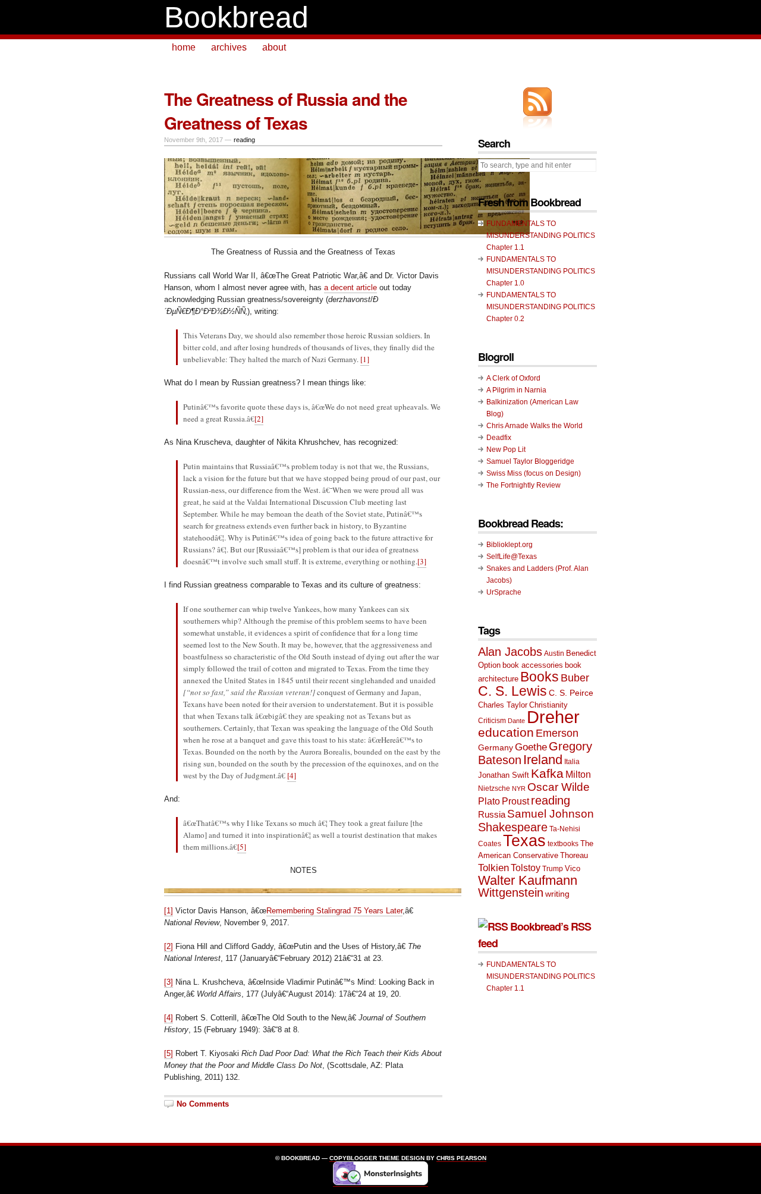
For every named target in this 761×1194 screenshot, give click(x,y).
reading (244, 139)
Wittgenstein (510, 892)
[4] (291, 775)
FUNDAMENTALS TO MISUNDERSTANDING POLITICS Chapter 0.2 (540, 307)
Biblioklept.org (509, 545)
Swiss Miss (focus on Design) (533, 473)
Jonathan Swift (503, 775)
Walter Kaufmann (527, 880)
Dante (516, 720)
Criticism (492, 721)
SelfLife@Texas (511, 556)
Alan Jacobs (510, 651)
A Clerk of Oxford (513, 378)
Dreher (553, 717)
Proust (515, 801)
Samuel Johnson (550, 813)
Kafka (547, 773)
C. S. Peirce (571, 692)
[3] (421, 561)
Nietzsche (494, 788)
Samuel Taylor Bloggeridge (530, 461)
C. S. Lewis (512, 691)
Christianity (548, 704)
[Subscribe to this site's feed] (537, 101)
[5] (241, 846)
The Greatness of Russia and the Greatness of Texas (285, 111)
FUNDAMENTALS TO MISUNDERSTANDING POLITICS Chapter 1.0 (540, 271)
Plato (489, 801)
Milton (578, 774)
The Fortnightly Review (523, 485)
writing (557, 893)
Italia (572, 762)
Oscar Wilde (558, 787)
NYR (519, 788)
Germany (495, 747)
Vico (572, 868)
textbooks (563, 844)
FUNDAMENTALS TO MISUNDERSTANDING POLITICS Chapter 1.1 (540, 235)
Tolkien (493, 867)
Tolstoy (525, 867)
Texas (524, 841)
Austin (554, 653)
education (506, 732)
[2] (258, 418)
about (274, 47)
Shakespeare (513, 827)
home (184, 47)
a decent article (350, 287)
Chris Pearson (461, 1158)
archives (229, 47)
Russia (491, 814)
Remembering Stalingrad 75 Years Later (334, 910)
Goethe (531, 747)
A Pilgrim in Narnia (516, 390)
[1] (364, 359)
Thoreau (574, 855)
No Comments (203, 1103)
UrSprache (503, 592)
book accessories (532, 665)
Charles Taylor (502, 704)
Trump (552, 869)
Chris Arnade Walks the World (534, 426)
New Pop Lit (506, 449)
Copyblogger (353, 1158)
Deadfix (498, 437)
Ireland (542, 759)
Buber (575, 678)
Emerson (557, 733)
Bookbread (236, 17)
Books (539, 677)
